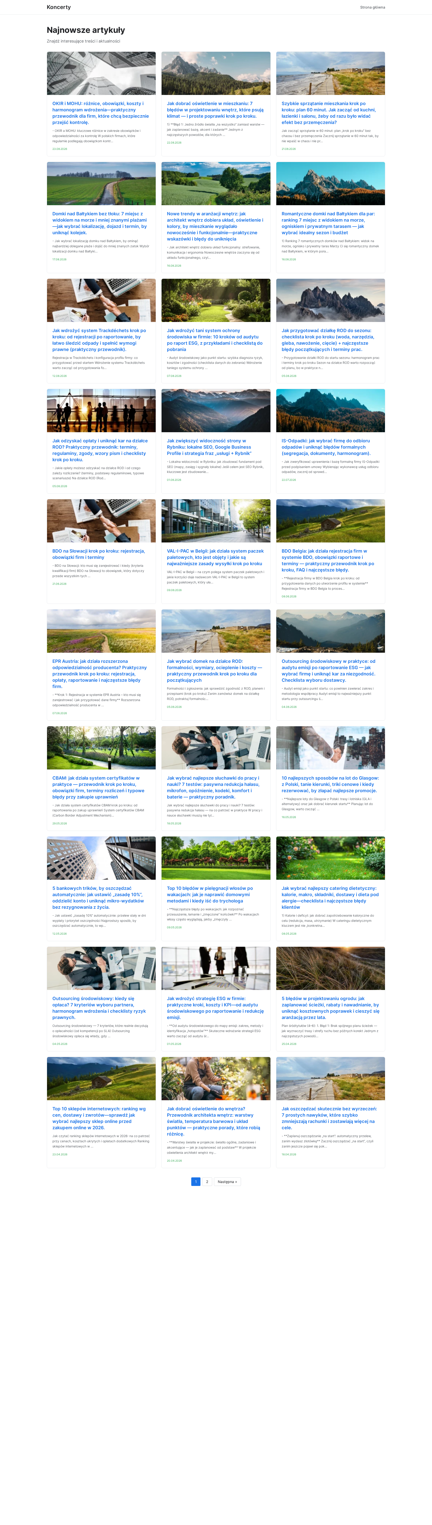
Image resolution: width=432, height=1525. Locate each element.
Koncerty (59, 7)
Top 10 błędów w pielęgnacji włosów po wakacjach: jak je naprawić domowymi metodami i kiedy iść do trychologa (210, 895)
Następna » (227, 1181)
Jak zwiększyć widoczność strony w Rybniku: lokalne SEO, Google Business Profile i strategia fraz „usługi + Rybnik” (209, 447)
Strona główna (372, 7)
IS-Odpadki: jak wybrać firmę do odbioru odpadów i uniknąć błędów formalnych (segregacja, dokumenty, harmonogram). (326, 447)
